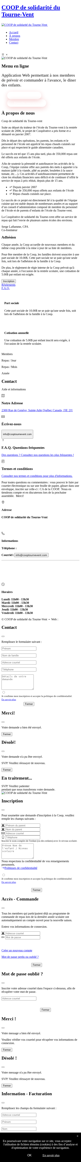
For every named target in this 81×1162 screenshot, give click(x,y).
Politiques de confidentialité (19, 571)
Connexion (18, 963)
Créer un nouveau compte (17, 950)
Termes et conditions (15, 578)
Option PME (66, 619)
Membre (14, 39)
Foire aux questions (14, 565)
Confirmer (18, 888)
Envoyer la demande (23, 1008)
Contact (13, 42)
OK (29, 1155)
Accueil (13, 32)
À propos (14, 35)
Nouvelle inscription (26, 103)
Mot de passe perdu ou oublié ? (20, 956)
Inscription (8, 281)
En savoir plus (9, 699)
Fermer (29, 704)
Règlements (8, 284)
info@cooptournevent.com (31, 555)
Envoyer (15, 703)
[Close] (3, 636)
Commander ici (66, 24)
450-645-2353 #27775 (30, 548)
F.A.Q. (6, 288)
